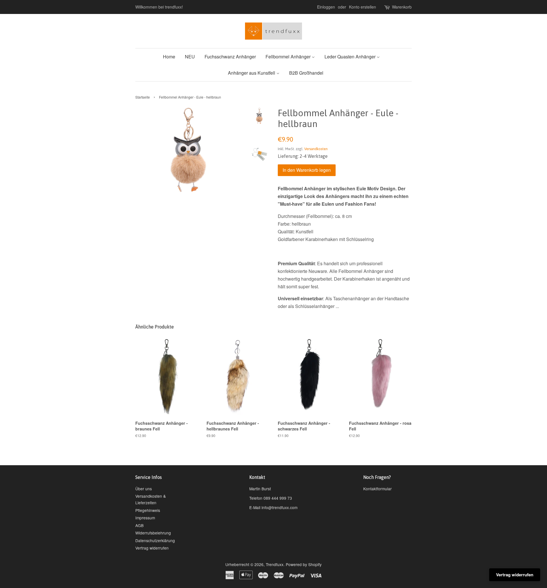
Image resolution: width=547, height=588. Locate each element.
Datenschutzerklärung (155, 540)
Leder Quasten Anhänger (350, 56)
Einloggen (326, 7)
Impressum (145, 517)
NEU (190, 56)
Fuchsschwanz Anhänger (230, 56)
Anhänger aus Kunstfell (252, 73)
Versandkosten (316, 149)
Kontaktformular (377, 488)
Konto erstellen (362, 7)
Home (169, 56)
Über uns (143, 488)
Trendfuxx (274, 564)
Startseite (142, 97)
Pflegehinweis (147, 510)
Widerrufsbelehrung (153, 533)
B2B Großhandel (306, 73)
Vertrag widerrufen (152, 548)
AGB (139, 525)
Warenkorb (402, 7)
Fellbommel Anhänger (289, 56)
